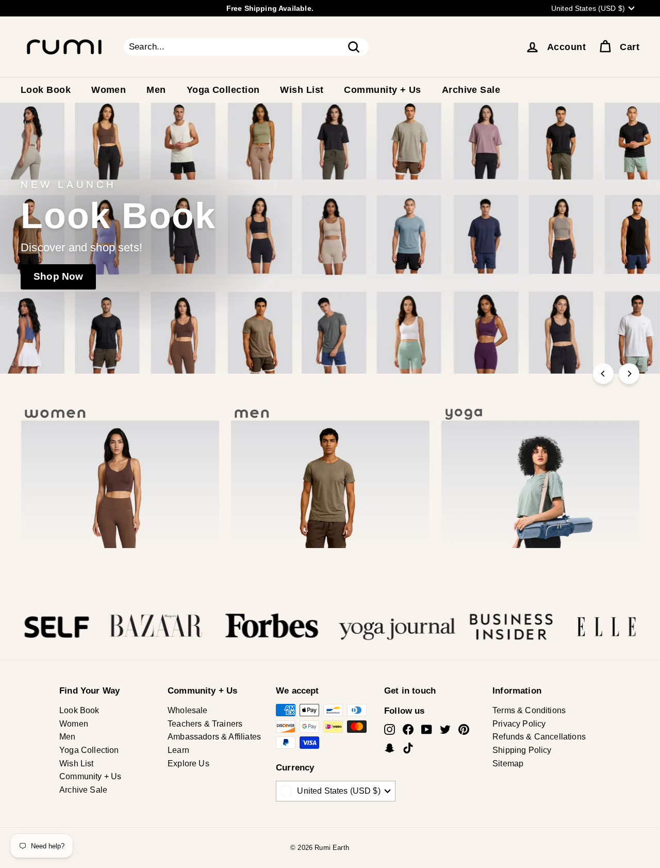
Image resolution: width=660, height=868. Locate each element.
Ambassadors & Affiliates (214, 736)
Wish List (301, 90)
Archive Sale (471, 90)
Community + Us (382, 90)
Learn (178, 750)
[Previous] (603, 373)
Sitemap (507, 763)
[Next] (629, 373)
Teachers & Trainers (205, 723)
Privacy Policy (519, 723)
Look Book (46, 90)
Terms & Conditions (529, 710)
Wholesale (188, 710)
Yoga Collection (223, 90)
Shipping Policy (522, 750)
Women (108, 90)
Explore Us (188, 763)
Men (156, 90)
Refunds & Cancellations (539, 736)
